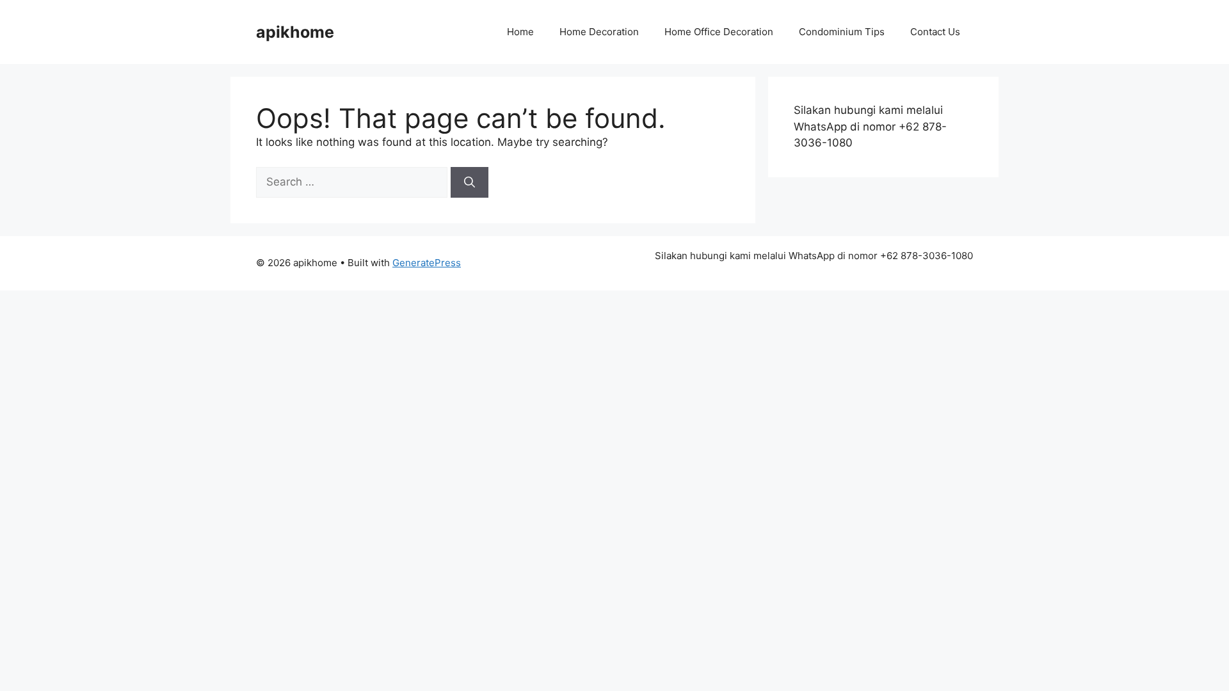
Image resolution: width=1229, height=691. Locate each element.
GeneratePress (426, 263)
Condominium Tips (842, 32)
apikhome (295, 32)
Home (520, 32)
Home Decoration (599, 32)
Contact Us (935, 32)
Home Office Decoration (718, 32)
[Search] (469, 182)
